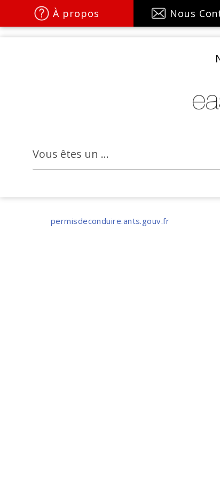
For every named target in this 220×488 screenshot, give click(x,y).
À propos (76, 13)
